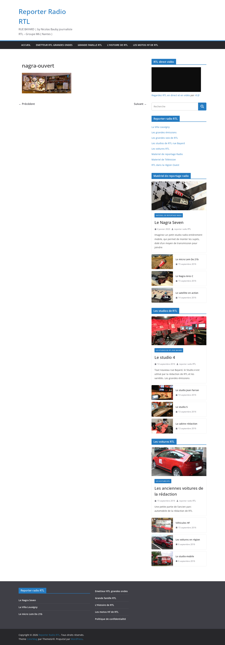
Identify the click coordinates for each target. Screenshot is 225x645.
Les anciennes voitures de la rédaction (179, 491)
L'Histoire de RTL (104, 605)
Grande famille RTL (90, 45)
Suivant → (140, 104)
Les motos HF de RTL (145, 45)
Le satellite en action (187, 292)
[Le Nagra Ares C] (162, 278)
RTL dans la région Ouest (165, 165)
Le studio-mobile (185, 556)
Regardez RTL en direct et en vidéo (171, 95)
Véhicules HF (183, 522)
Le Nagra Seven (169, 222)
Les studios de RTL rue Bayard (168, 143)
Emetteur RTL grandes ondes (54, 45)
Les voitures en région (188, 539)
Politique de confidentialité (110, 619)
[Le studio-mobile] (162, 558)
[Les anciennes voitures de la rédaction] (179, 461)
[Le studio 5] (162, 409)
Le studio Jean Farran (187, 390)
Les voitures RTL (160, 148)
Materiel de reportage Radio (167, 154)
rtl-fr (197, 95)
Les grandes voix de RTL (165, 137)
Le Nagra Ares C (184, 276)
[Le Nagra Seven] (179, 195)
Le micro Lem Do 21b (187, 259)
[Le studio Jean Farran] (162, 392)
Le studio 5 (182, 406)
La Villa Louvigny (161, 127)
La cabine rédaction (186, 423)
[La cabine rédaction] (162, 426)
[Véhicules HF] (162, 525)
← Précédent (27, 104)
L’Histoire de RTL (117, 45)
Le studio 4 (165, 357)
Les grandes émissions (164, 132)
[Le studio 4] (179, 330)
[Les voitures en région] (162, 542)
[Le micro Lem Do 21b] (162, 261)
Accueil (26, 45)
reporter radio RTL (182, 229)
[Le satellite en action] (162, 295)
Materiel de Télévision (164, 159)
